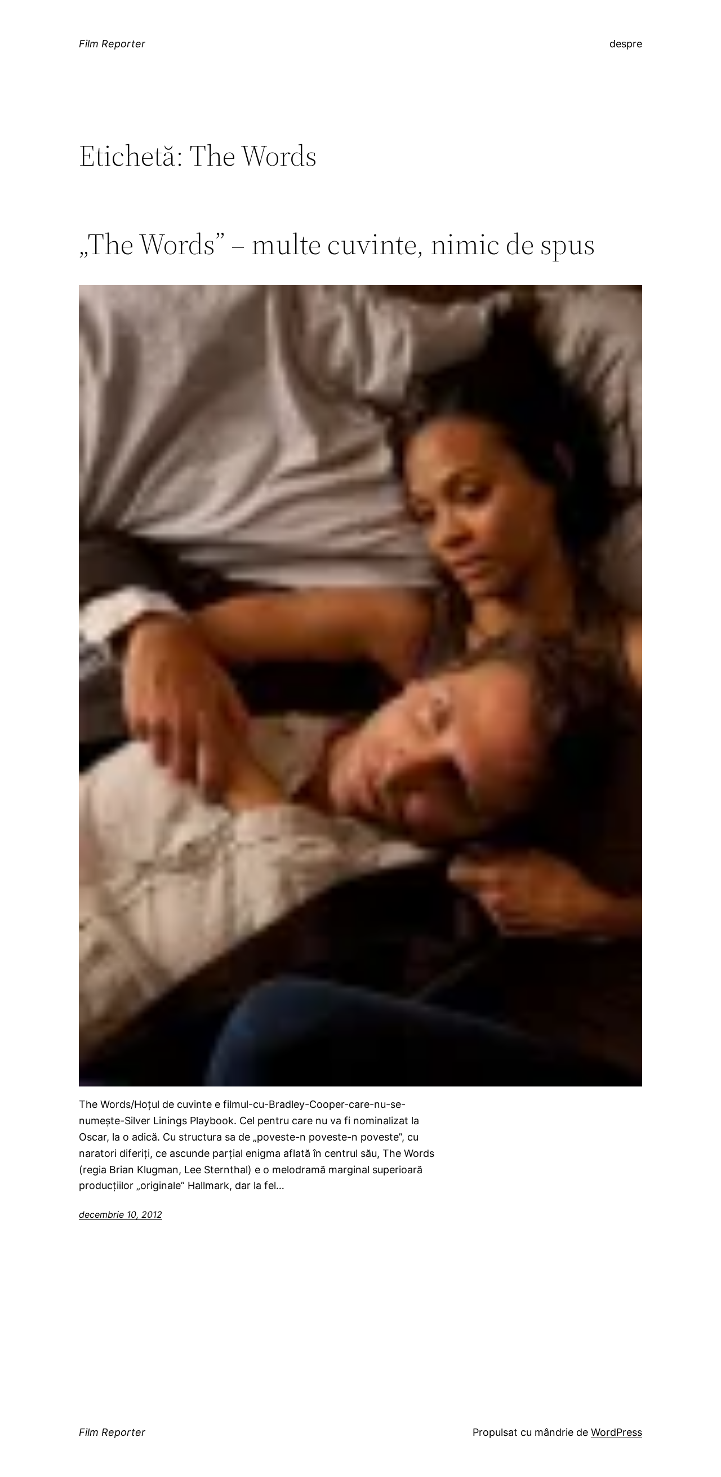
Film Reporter (112, 44)
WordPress (616, 1432)
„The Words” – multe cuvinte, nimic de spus (337, 244)
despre (625, 44)
